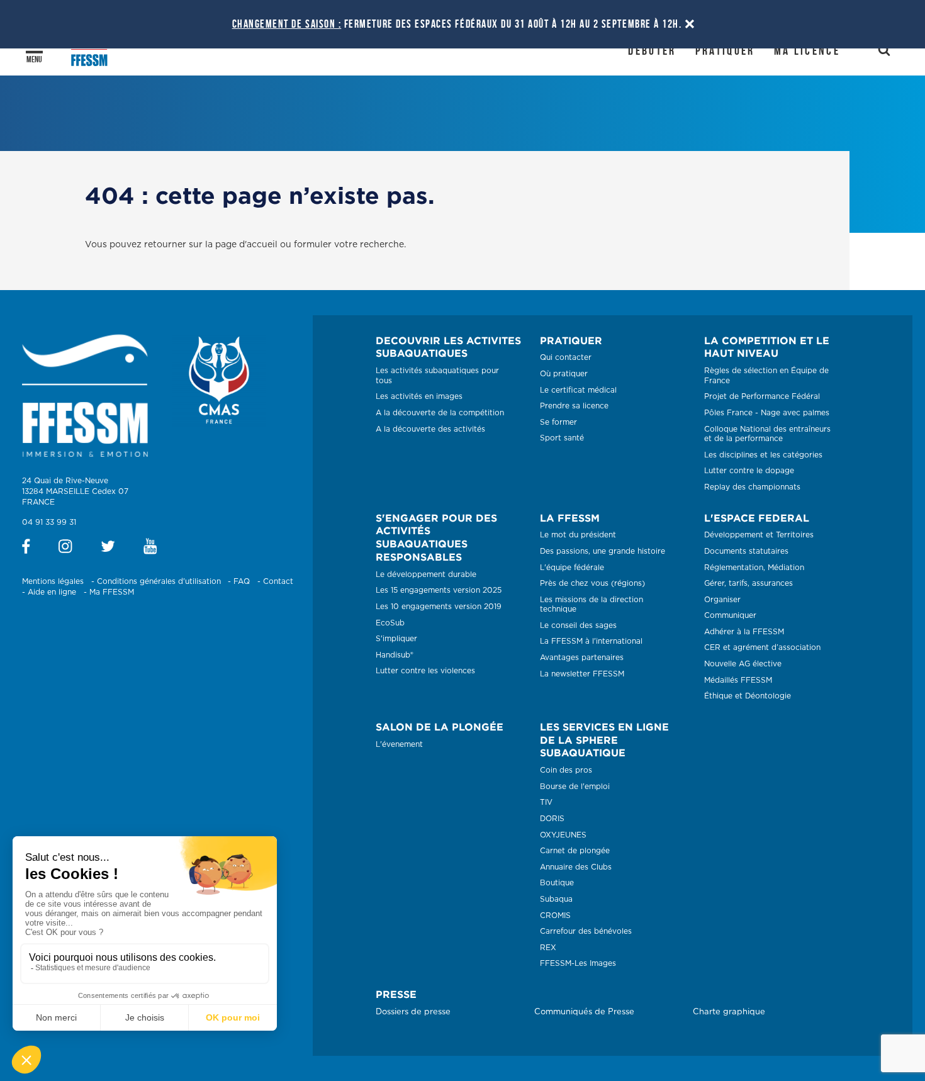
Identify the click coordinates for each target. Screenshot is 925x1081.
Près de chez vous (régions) (592, 583)
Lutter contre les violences (425, 671)
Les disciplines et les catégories (763, 455)
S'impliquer (396, 638)
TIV (546, 802)
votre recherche (369, 244)
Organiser (722, 599)
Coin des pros (566, 770)
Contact (278, 581)
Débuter (652, 50)
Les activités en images (419, 396)
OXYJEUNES (563, 835)
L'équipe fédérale (572, 567)
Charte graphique (729, 1012)
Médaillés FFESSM (738, 680)
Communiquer (730, 615)
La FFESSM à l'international (591, 641)
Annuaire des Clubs (576, 867)
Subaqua (556, 899)
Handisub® (394, 655)
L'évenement (399, 744)
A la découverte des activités (430, 429)
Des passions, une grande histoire (602, 551)
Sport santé (562, 438)
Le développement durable (426, 574)
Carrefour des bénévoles (586, 931)
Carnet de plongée (575, 850)
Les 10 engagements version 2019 (439, 606)
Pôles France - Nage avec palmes (766, 413)
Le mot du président (578, 535)
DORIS (552, 818)
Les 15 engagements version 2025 (439, 590)
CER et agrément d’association (762, 647)
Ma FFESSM (111, 592)
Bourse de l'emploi (575, 786)
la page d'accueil (241, 244)
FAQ (241, 581)
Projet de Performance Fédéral (762, 396)
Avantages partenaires (582, 657)
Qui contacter (565, 357)
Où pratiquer (564, 374)
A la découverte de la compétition (440, 413)
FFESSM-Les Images (578, 963)
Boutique (557, 883)
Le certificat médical (578, 390)
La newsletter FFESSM (582, 674)
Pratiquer (725, 50)
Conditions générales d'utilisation (159, 581)
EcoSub (390, 623)
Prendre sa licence (574, 406)
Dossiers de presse (413, 1012)
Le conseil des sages (578, 625)
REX (548, 947)
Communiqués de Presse (584, 1012)
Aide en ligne (52, 592)
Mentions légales (53, 581)
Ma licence (807, 50)
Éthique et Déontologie (747, 696)
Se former (558, 422)
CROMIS (555, 915)
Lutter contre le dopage (749, 470)
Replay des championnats (752, 487)
